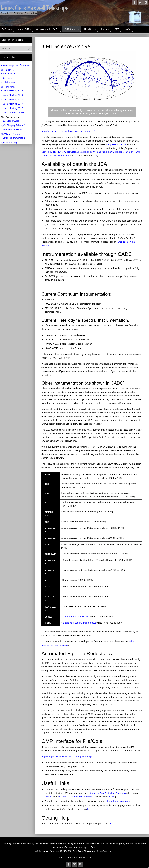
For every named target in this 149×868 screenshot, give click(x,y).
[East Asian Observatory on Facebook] (134, 2)
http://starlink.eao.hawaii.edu (120, 800)
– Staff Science (8, 73)
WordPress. (85, 857)
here (89, 808)
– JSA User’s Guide (10, 120)
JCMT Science (7, 69)
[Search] (28, 49)
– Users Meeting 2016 (12, 108)
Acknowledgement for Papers (15, 65)
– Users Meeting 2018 (12, 99)
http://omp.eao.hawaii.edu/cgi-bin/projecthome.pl (66, 756)
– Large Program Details (13, 137)
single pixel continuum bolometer (80, 622)
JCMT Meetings (7, 86)
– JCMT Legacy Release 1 (13, 125)
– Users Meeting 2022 (12, 90)
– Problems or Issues (11, 129)
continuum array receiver (75, 616)
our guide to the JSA (116, 144)
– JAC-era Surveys (9, 142)
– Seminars (6, 77)
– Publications (8, 82)
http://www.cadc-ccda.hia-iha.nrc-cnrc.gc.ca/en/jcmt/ (68, 131)
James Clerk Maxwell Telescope (34, 8)
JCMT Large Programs (11, 133)
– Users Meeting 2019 (12, 94)
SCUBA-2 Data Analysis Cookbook (76, 796)
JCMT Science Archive (11, 116)
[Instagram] (145, 2)
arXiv (94, 155)
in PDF (48, 796)
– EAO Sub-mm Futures (12, 112)
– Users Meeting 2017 (12, 103)
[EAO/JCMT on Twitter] (140, 2)
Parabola (73, 857)
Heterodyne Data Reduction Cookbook (106, 792)
